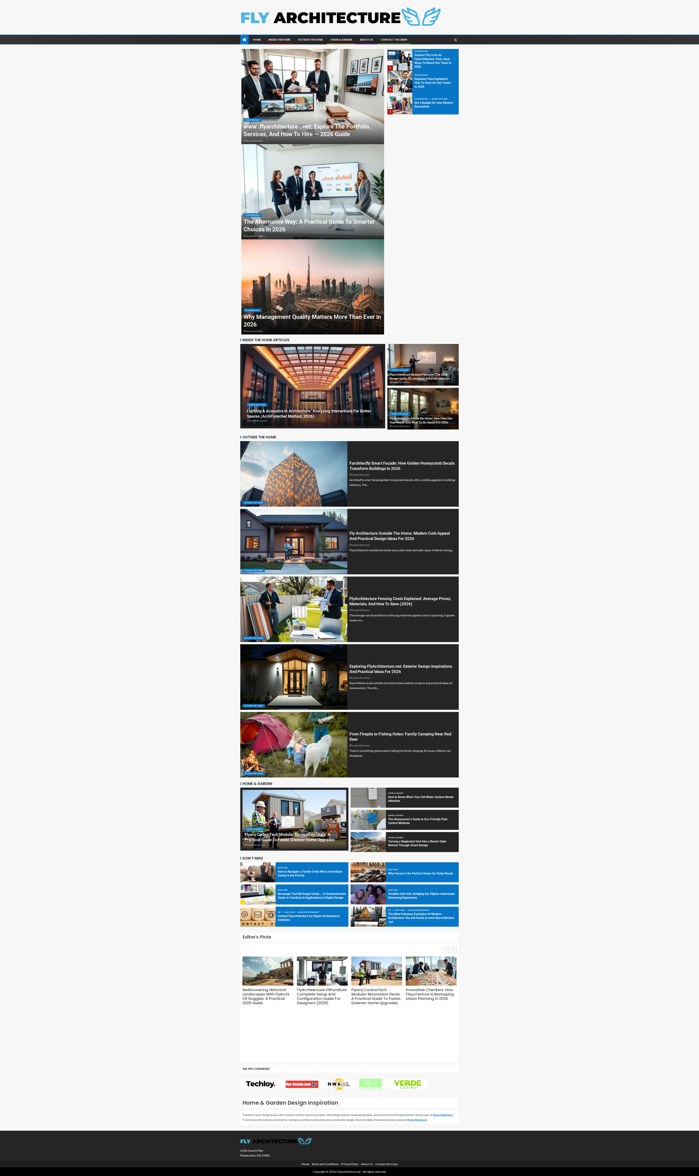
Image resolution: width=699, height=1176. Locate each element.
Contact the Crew (394, 39)
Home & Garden (341, 39)
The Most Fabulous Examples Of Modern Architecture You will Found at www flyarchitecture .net (421, 918)
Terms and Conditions (325, 1164)
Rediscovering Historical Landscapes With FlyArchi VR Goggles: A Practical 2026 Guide (265, 996)
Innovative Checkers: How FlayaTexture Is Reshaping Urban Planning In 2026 (430, 994)
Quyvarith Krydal (254, 140)
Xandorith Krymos (258, 420)
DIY (279, 912)
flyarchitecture (443, 1114)
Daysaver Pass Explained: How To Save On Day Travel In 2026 (432, 82)
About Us (366, 39)
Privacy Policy (350, 1164)
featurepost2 (421, 51)
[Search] (455, 39)
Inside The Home (279, 39)
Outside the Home (310, 39)
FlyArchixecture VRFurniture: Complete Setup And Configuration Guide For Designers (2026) (322, 996)
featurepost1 (252, 120)
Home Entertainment (308, 912)
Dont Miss (282, 868)
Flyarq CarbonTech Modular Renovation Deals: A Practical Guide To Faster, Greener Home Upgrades (376, 996)
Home (257, 39)
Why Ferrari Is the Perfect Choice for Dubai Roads (420, 873)
